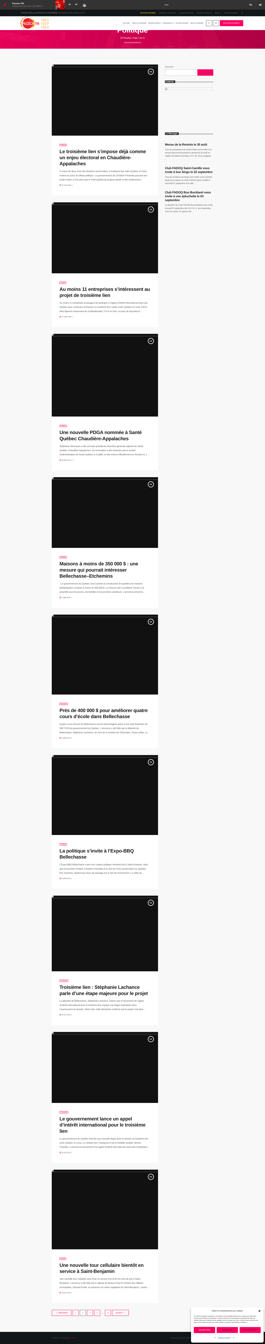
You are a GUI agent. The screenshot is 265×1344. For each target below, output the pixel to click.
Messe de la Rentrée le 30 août (186, 144)
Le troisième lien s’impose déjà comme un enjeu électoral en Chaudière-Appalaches (102, 158)
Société (62, 283)
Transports (63, 981)
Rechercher (169, 67)
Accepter (204, 1330)
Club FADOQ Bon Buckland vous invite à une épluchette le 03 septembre (188, 196)
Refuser (227, 1330)
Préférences (250, 1330)
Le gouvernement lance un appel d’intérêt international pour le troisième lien (102, 1125)
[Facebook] (242, 13)
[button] (259, 1311)
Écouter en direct (231, 23)
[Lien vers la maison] (34, 23)
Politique (63, 145)
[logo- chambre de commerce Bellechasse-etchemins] (189, 89)
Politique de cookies (223, 1338)
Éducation (63, 704)
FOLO (73, 1338)
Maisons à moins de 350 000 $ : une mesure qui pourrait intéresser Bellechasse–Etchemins (98, 570)
